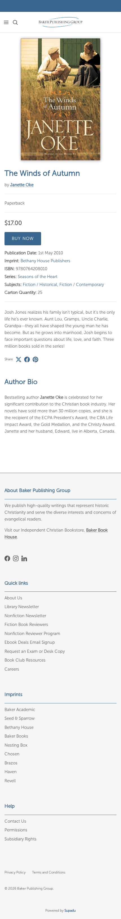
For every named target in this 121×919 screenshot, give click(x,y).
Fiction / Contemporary (81, 284)
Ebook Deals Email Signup (30, 642)
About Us (13, 598)
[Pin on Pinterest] (35, 359)
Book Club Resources (25, 660)
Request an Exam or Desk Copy (35, 651)
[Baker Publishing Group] (60, 22)
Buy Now (23, 238)
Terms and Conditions (48, 872)
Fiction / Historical (40, 284)
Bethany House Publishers (45, 260)
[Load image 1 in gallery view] (60, 99)
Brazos (11, 763)
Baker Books (16, 736)
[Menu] (6, 22)
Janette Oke (21, 184)
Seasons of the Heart (37, 276)
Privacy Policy (15, 872)
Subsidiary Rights (21, 839)
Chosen (12, 754)
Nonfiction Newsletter (25, 615)
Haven (11, 771)
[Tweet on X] (18, 359)
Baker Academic (20, 709)
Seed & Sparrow (20, 718)
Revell (10, 780)
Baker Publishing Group (35, 888)
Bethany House (19, 727)
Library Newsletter (22, 606)
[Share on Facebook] (27, 359)
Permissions (16, 830)
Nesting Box (16, 745)
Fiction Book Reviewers (26, 624)
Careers (12, 669)
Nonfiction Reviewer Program (32, 633)
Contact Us (15, 821)
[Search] (18, 22)
